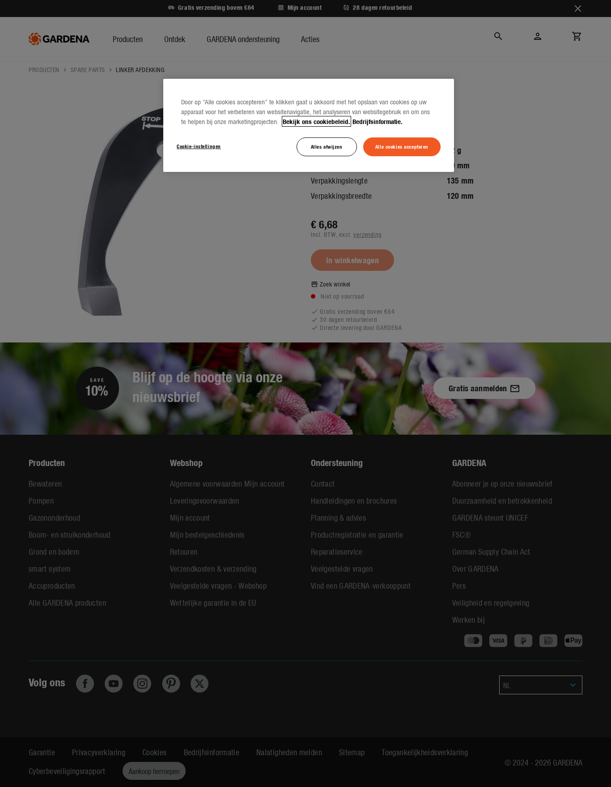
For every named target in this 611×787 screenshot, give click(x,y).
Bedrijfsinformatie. (377, 121)
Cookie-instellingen (199, 146)
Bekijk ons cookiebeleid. (316, 121)
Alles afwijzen (327, 146)
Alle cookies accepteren (402, 146)
